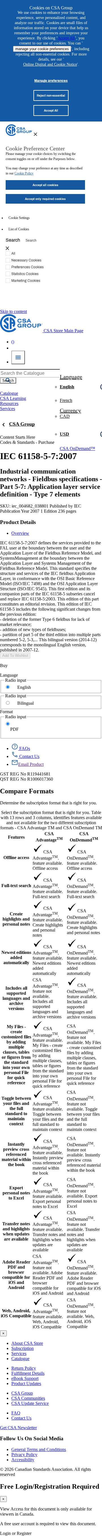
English (24, 687)
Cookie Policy (23, 173)
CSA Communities (28, 1398)
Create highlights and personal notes (16, 918)
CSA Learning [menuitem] (13, 398)
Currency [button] (70, 410)
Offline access (16, 857)
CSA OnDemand (84, 836)
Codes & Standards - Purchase (27, 442)
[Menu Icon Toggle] (18, 357)
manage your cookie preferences (42, 49)
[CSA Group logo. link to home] (19, 134)
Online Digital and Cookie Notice (50, 64)
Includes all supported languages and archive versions (16, 998)
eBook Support (25, 1378)
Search (13, 240)
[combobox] (30, 373)
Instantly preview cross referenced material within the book (16, 1154)
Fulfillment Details (27, 1373)
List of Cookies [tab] (18, 229)
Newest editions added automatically (16, 957)
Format (6, 711)
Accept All (66, 38)
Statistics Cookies (25, 274)
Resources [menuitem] (9, 403)
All (13, 253)
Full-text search (16, 885)
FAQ (15, 1413)
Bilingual (25, 703)
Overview (20, 533)
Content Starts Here (17, 437)
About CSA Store (27, 1343)
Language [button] (71, 377)
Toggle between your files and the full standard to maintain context (16, 1111)
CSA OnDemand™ (77, 448)
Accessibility (22, 1459)
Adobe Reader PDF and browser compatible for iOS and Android (16, 1275)
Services (18, 1353)
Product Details (18, 522)
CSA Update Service (30, 1403)
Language (9, 675)
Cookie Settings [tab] (19, 218)
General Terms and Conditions (38, 1449)
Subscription (22, 1348)
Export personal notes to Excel (16, 1192)
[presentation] (35, 134)
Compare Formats (27, 791)
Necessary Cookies (26, 260)
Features (16, 837)
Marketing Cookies (25, 280)
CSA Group (22, 424)
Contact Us (21, 1418)
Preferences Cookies (27, 267)
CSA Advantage (49, 836)
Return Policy (23, 1368)
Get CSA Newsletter (18, 1427)
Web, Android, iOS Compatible (16, 1313)
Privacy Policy (24, 1454)
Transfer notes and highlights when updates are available (16, 1231)
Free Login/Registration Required (49, 1486)
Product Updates (26, 1383)
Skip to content (13, 311)
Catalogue (20, 1358)
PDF (14, 729)
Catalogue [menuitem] (9, 393)
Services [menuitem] (7, 408)
